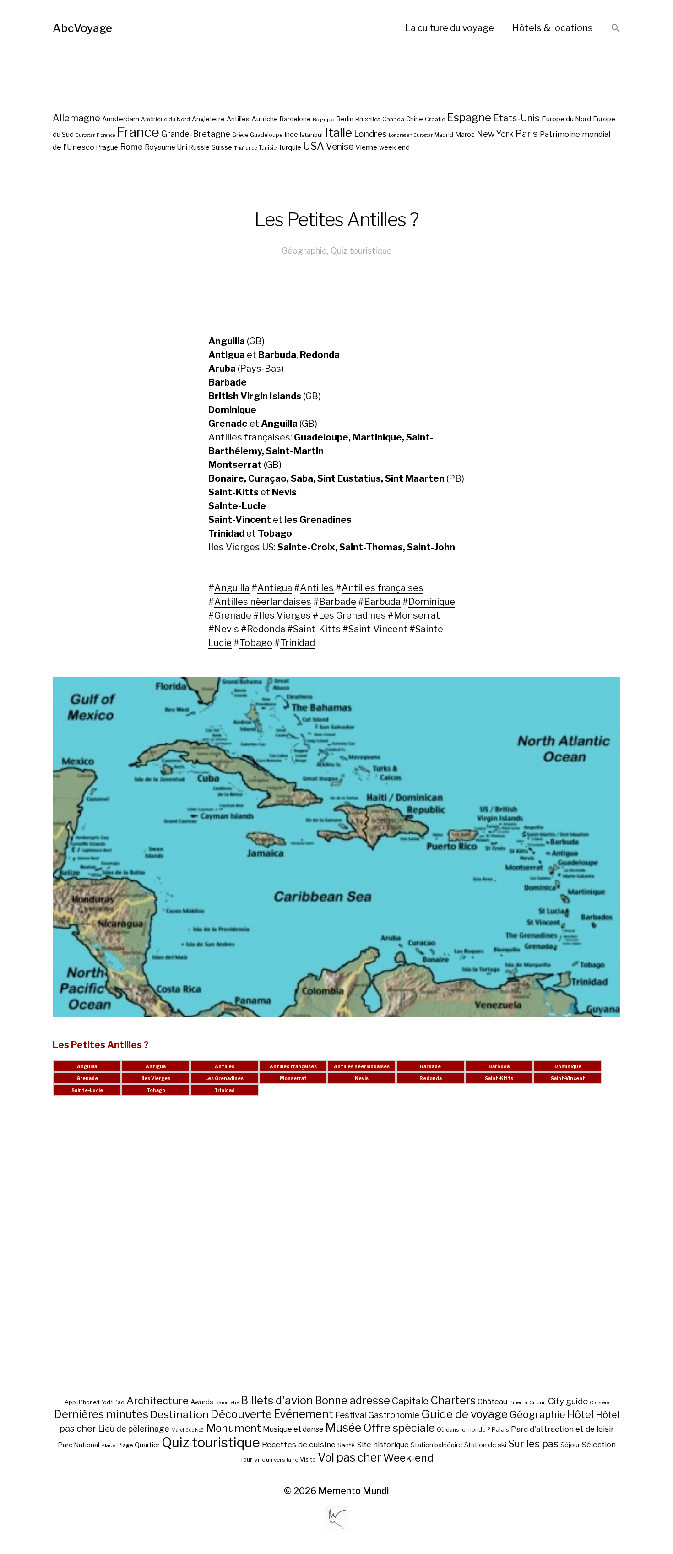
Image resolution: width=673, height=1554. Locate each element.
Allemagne (76, 118)
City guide (568, 1401)
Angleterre (208, 119)
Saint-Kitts (317, 629)
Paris (527, 133)
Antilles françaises (382, 587)
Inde (291, 134)
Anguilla (232, 587)
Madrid (443, 135)
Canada (393, 119)
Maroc (465, 134)
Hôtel (580, 1414)
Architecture (157, 1400)
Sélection (599, 1444)
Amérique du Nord (165, 119)
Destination (179, 1414)
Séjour (570, 1445)
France (138, 132)
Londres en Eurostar (411, 135)
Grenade (232, 615)
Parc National (78, 1445)
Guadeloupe (266, 134)
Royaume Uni (166, 147)
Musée (343, 1427)
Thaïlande (245, 148)
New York (495, 134)
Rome (131, 147)
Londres (370, 134)
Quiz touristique (361, 250)
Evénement (303, 1414)
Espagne (469, 117)
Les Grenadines (352, 615)
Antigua (274, 587)
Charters (453, 1400)
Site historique (383, 1444)
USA (313, 146)
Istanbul (311, 134)
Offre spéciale (399, 1428)
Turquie (289, 147)
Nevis (226, 629)
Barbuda (382, 601)
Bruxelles (367, 119)
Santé (346, 1445)
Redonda (266, 629)
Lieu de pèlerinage (133, 1429)
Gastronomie (393, 1415)
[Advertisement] (336, 1256)
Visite (308, 1459)
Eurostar (85, 135)
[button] (615, 28)
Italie (338, 132)
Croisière (599, 1403)
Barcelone (295, 119)
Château (492, 1401)
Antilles (238, 119)
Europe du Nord (566, 118)
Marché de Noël (188, 1430)
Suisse (222, 147)
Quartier (147, 1445)
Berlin (344, 119)
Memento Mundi (353, 1490)
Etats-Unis (516, 118)
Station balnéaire (436, 1445)
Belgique (323, 119)
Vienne (366, 147)
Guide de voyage (464, 1414)
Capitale (410, 1401)
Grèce (240, 134)
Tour (246, 1459)
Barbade (337, 601)
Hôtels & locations (552, 28)
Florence (106, 135)
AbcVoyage (82, 28)
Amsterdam (120, 119)
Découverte (241, 1414)
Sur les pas (533, 1444)
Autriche (264, 118)
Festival (350, 1415)
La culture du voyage (449, 28)
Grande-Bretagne (195, 134)
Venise (339, 146)
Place (108, 1445)
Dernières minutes (101, 1414)
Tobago (255, 642)
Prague (107, 147)
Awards (201, 1402)
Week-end (408, 1457)
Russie (199, 147)
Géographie (304, 250)
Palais (500, 1429)
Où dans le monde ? (463, 1429)
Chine (414, 119)
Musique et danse (293, 1429)
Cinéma (518, 1403)
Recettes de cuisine (299, 1444)
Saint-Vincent (377, 629)
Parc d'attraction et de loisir (562, 1429)
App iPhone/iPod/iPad (95, 1402)
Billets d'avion (277, 1400)
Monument (233, 1428)
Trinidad (297, 642)
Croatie (435, 119)
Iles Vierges (285, 615)
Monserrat (417, 615)
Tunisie (268, 148)
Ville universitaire (276, 1459)
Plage (125, 1445)
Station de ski (485, 1444)
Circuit (537, 1402)
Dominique (431, 601)
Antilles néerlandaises (262, 601)
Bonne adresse (352, 1400)
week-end (394, 147)
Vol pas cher (349, 1457)
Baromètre (227, 1403)
